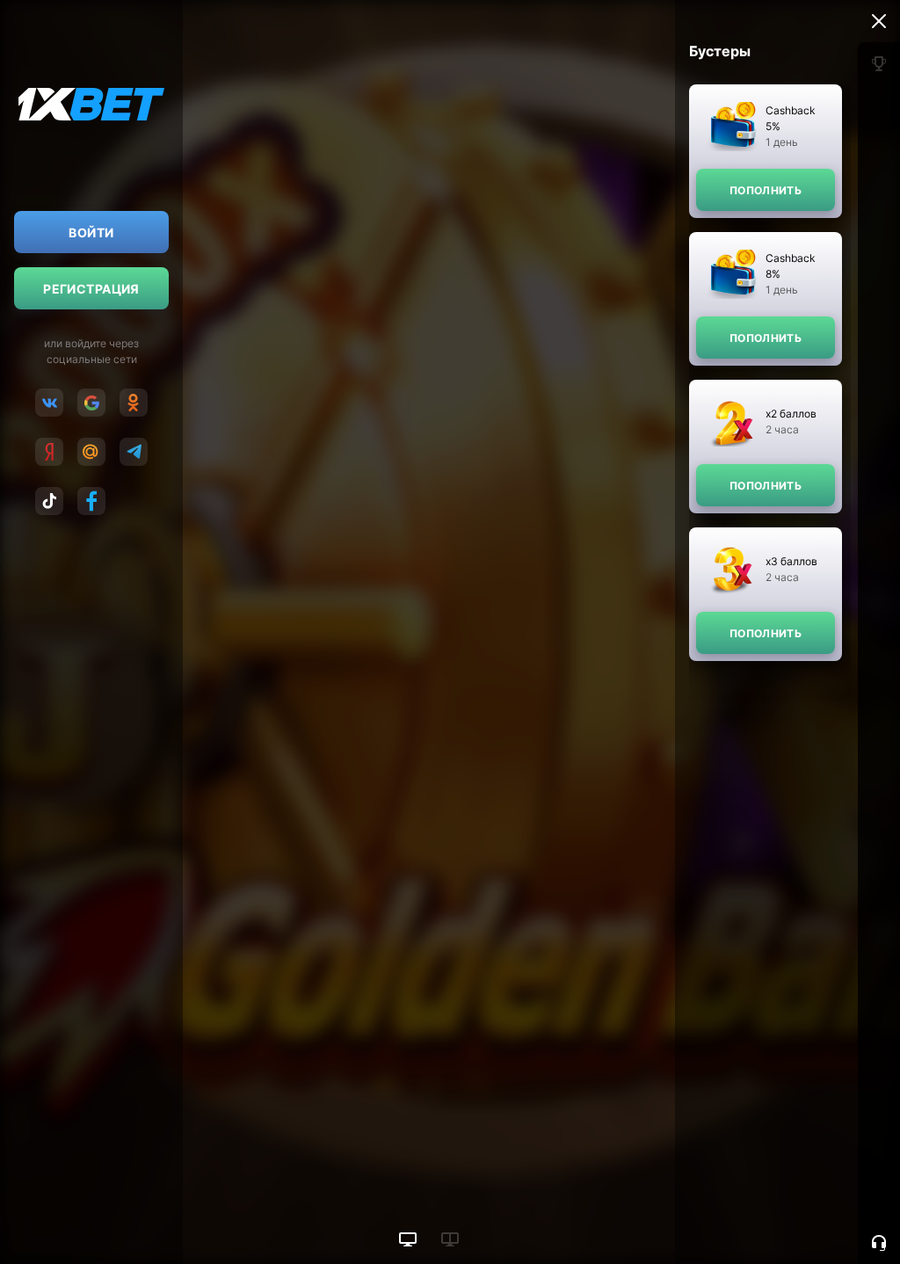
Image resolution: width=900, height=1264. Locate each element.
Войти (91, 232)
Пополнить (765, 190)
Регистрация (91, 288)
